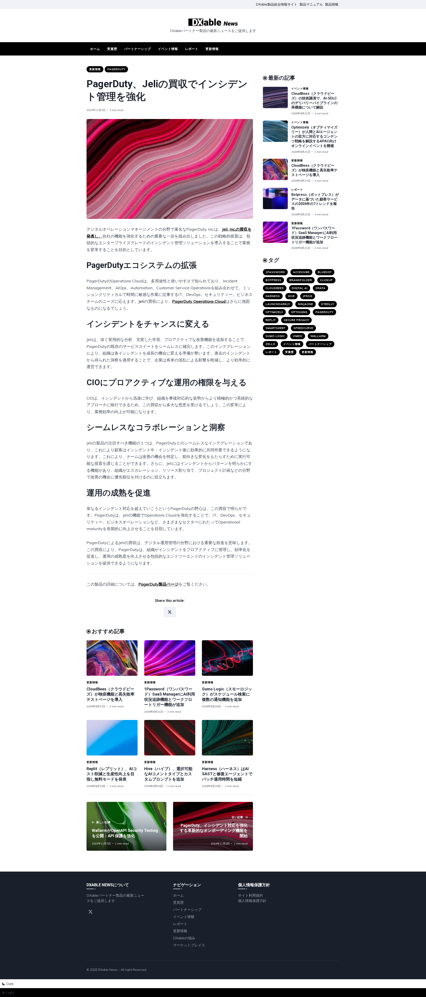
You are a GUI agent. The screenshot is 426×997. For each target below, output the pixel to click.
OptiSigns (299, 312)
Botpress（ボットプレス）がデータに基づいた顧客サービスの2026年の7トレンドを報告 (315, 201)
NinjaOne (305, 304)
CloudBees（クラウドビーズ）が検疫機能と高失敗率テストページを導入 (110, 694)
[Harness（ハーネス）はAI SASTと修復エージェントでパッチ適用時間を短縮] (227, 737)
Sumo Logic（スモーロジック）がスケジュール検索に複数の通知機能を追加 (227, 694)
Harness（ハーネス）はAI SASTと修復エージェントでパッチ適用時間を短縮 (227, 773)
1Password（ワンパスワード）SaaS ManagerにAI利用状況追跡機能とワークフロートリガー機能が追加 (314, 235)
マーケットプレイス (189, 945)
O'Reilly (327, 304)
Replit (271, 320)
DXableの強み (184, 938)
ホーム (95, 49)
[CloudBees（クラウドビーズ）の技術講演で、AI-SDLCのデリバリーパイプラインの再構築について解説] (277, 101)
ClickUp (326, 280)
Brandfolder (300, 280)
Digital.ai (300, 288)
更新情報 (212, 49)
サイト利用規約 (250, 895)
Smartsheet (276, 328)
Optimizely (274, 312)
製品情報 (331, 4)
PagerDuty (116, 69)
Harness (273, 296)
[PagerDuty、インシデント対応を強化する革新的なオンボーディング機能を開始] (213, 826)
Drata (320, 288)
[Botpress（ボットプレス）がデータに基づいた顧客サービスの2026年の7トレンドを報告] (277, 202)
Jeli (141, 301)
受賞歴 (112, 49)
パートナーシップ (137, 49)
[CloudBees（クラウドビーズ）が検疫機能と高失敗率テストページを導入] (112, 658)
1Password (275, 272)
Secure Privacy (296, 320)
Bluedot (325, 272)
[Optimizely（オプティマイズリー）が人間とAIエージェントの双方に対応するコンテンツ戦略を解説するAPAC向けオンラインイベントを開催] (277, 137)
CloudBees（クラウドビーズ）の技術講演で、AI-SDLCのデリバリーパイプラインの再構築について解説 (314, 100)
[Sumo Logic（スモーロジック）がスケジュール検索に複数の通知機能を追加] (227, 658)
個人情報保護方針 (252, 900)
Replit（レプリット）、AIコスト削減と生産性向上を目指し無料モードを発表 (112, 773)
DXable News (108, 970)
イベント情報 (168, 49)
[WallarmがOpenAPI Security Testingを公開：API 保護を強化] (126, 826)
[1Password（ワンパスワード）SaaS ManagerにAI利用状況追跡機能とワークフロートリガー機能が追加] (169, 658)
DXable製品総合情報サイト (276, 4)
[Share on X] (170, 612)
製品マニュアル (311, 4)
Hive (291, 296)
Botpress (273, 280)
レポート (191, 49)
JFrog (307, 296)
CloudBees (275, 288)
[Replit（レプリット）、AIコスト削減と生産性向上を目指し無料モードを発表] (112, 737)
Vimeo (297, 336)
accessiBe (301, 272)
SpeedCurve (303, 328)
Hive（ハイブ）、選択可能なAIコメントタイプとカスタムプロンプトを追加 (168, 773)
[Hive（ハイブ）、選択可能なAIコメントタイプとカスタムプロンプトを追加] (169, 737)
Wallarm (318, 336)
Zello (270, 344)
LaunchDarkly (278, 304)
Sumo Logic (275, 336)
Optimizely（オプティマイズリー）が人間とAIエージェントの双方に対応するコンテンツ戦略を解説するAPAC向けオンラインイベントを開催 (314, 136)
